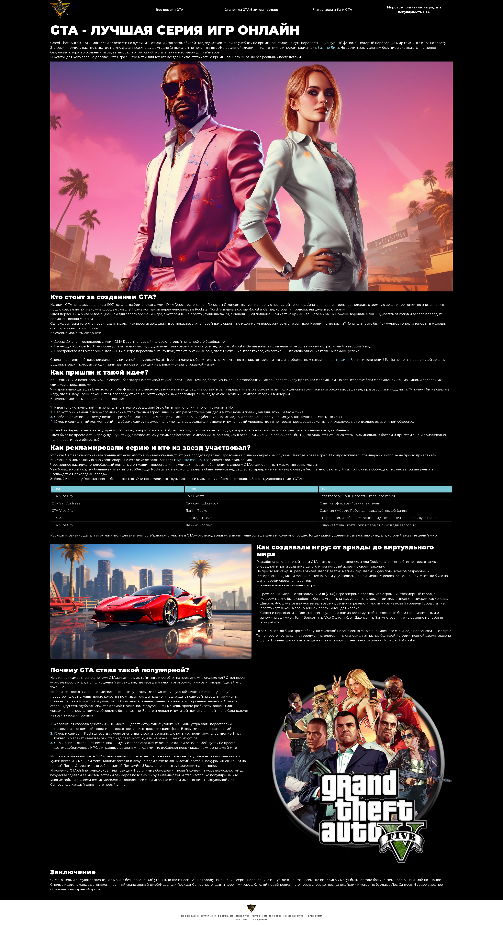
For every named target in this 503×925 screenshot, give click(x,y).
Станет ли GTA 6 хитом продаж (251, 10)
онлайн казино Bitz (340, 360)
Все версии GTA (169, 10)
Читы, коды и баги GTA (332, 10)
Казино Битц (328, 48)
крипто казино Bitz (193, 460)
